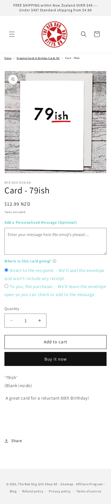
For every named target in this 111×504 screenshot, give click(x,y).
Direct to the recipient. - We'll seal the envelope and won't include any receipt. (54, 274)
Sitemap (66, 484)
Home (7, 58)
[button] (11, 34)
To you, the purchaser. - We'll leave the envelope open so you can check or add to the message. (55, 290)
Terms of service (88, 491)
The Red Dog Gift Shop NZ (38, 484)
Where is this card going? (27, 261)
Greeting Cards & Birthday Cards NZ (38, 58)
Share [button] (16, 440)
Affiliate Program (89, 484)
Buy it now (55, 359)
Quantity (11, 308)
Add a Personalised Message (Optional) (40, 222)
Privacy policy (60, 491)
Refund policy (32, 491)
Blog (13, 491)
